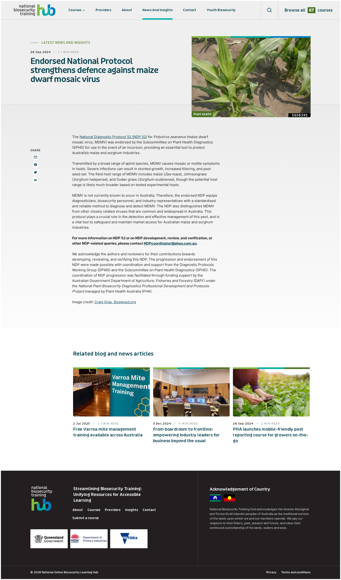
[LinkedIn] (35, 180)
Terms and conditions (296, 572)
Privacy (271, 572)
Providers (103, 10)
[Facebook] (35, 165)
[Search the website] (269, 10)
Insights (131, 510)
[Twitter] (35, 172)
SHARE (35, 150)
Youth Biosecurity (221, 10)
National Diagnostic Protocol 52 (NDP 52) (113, 137)
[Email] (35, 157)
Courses (74, 10)
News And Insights (157, 10)
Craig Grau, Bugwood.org (115, 302)
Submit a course (85, 518)
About (127, 10)
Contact (189, 10)
